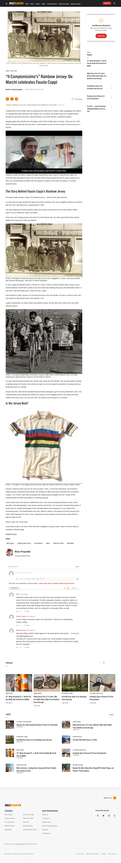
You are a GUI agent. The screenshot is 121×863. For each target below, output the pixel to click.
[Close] (88, 410)
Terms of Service (49, 449)
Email (36, 424)
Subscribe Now (60, 443)
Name (36, 433)
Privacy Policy (39, 449)
